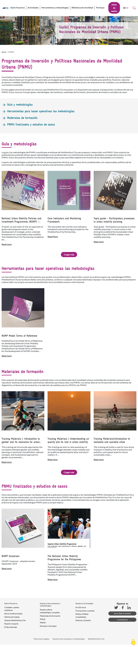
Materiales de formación (21, 118)
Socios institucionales (13, 613)
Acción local (80, 607)
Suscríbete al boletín (122, 613)
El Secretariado (10, 627)
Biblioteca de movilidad (82, 7)
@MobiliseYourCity (96, 639)
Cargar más (69, 254)
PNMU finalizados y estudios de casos (30, 124)
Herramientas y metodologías (55, 7)
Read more (7, 244)
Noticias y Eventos (83, 620)
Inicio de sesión (114, 7)
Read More (53, 236)
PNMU (43, 622)
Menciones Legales (41, 639)
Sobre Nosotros (17, 7)
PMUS (42, 619)
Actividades (33, 7)
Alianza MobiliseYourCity (15, 620)
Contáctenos (122, 619)
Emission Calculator (48, 626)
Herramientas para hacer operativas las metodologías (40, 111)
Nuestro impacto (11, 624)
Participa (100, 7)
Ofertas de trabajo (12, 617)
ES (124, 7)
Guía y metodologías (19, 104)
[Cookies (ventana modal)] (133, 642)
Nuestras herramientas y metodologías (69, 639)
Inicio (4, 52)
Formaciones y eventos (85, 611)
